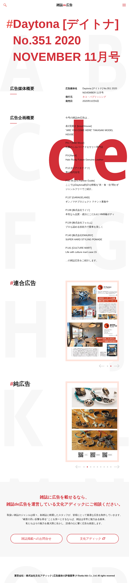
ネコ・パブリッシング (94, 96)
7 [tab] (104, 466)
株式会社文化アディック (39, 575)
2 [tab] (110, 366)
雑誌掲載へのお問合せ (36, 538)
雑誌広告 (64, 5)
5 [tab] (97, 466)
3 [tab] (90, 466)
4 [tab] (94, 466)
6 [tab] (100, 466)
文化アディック (90, 538)
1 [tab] (107, 366)
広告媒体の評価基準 (64, 575)
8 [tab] (107, 466)
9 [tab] (110, 466)
